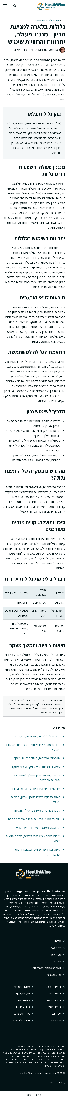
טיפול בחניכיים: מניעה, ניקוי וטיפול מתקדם (34, 767)
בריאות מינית (54, 1007)
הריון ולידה (56, 1020)
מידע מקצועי (54, 975)
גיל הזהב (56, 1013)
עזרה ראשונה (23, 1000)
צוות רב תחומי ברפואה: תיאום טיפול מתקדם (34, 819)
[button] (15, 6)
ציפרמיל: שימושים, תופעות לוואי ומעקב (37, 758)
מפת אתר (56, 954)
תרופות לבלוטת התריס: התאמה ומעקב (37, 736)
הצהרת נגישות (34, 1094)
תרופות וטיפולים (21, 1020)
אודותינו (57, 941)
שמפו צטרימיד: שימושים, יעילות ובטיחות (36, 810)
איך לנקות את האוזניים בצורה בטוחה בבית (35, 788)
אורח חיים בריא (22, 1013)
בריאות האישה (53, 987)
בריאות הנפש (54, 1000)
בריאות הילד (54, 993)
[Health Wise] (51, 6)
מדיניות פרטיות (57, 1082)
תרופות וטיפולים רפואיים (47, 20)
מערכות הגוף (23, 993)
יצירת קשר (55, 948)
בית (63, 20)
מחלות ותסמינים (21, 987)
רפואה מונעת (23, 1007)
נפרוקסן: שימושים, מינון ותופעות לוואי (38, 827)
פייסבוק (57, 961)
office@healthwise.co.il (46, 968)
